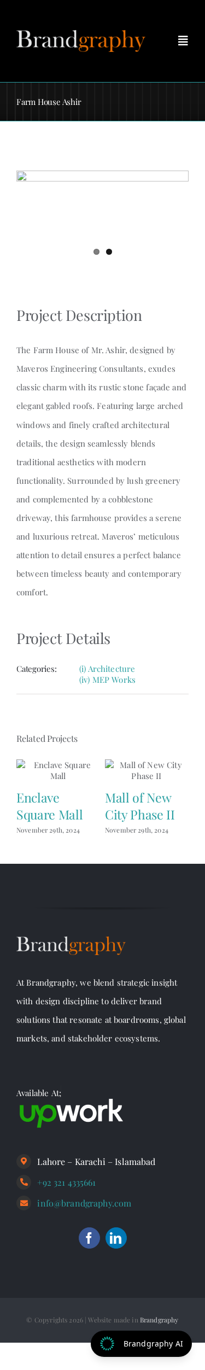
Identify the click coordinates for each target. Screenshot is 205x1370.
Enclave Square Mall (49, 806)
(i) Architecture (107, 668)
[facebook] (89, 1238)
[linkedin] (116, 1238)
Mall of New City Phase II (139, 806)
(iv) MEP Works (107, 679)
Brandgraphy (159, 1319)
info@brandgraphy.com (84, 1203)
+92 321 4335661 (66, 1182)
